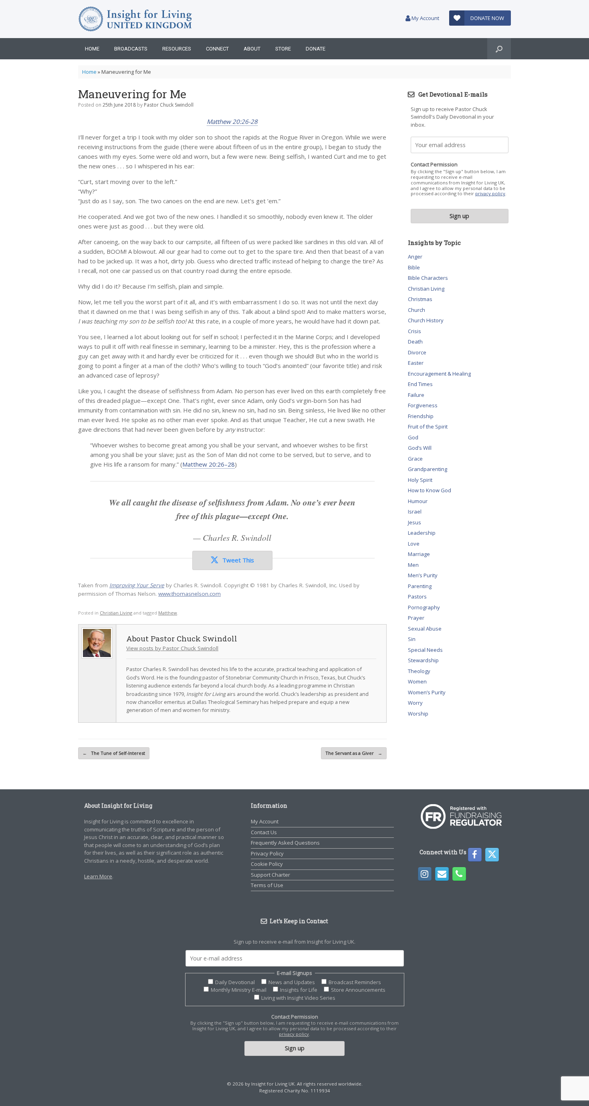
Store (283, 49)
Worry (415, 702)
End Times (420, 384)
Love (414, 543)
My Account (424, 18)
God (413, 437)
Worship (418, 713)
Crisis (414, 331)
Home (92, 49)
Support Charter (270, 874)
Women (417, 681)
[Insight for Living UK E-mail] (442, 874)
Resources (176, 49)
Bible (414, 267)
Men (413, 564)
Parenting (420, 586)
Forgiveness (423, 405)
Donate (315, 49)
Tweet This (238, 560)
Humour (418, 501)
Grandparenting (427, 469)
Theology (419, 671)
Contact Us (264, 832)
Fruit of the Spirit (428, 426)
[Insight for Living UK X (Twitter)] (492, 854)
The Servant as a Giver (353, 753)
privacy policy (490, 193)
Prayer (416, 617)
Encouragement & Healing (439, 373)
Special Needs (425, 649)
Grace (415, 458)
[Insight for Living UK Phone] (459, 874)
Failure (416, 394)
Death (415, 341)
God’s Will (420, 447)
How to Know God (429, 490)
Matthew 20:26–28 (208, 464)
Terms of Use (267, 885)
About (252, 49)
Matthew (167, 613)
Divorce (417, 352)
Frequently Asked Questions (285, 842)
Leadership (422, 532)
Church (416, 309)
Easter (416, 362)
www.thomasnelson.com (189, 593)
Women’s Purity (427, 692)
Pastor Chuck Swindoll (169, 104)
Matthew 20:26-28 (232, 121)
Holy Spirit (420, 479)
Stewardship (423, 660)
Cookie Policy (267, 863)
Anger (415, 256)
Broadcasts (130, 49)
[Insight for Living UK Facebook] (475, 854)
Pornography (424, 607)
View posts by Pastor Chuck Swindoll (172, 648)
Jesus (414, 522)
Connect (217, 49)
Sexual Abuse (425, 628)
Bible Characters (428, 277)
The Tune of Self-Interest (114, 753)
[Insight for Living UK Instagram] (425, 874)
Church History (426, 320)
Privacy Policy (267, 853)
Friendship (421, 416)
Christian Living (116, 613)
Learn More (98, 876)
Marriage (419, 554)
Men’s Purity (423, 575)
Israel (415, 511)
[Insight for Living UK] (135, 19)
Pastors (417, 596)
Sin (412, 639)
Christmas (420, 299)
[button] (499, 48)
